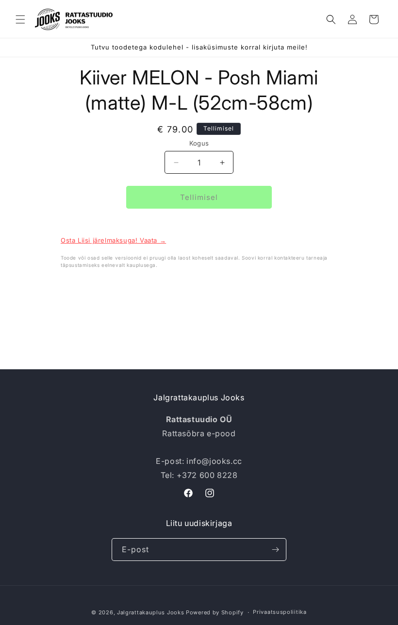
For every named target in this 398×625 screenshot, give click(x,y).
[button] (20, 19)
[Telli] (275, 549)
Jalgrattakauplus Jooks (150, 612)
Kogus (199, 143)
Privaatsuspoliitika (279, 612)
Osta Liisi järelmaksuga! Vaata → (113, 240)
